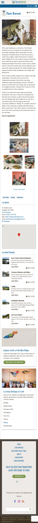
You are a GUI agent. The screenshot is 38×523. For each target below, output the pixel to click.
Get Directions (6, 212)
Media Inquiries (19, 461)
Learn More (14, 267)
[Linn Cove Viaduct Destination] (5, 316)
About (19, 454)
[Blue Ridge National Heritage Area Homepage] (19, 2)
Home (19, 444)
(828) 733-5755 (11, 214)
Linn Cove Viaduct (16, 315)
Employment (19, 457)
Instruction (20, 197)
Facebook (15, 502)
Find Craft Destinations (14, 362)
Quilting (5, 422)
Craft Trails (6, 197)
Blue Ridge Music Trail (19, 451)
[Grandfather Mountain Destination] (5, 302)
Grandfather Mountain (17, 301)
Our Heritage (19, 448)
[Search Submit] (30, 509)
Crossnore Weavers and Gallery (20, 272)
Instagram (6, 221)
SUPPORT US (19, 476)
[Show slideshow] (19, 189)
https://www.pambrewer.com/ (14, 217)
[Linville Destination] (5, 288)
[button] (19, 235)
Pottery (13, 197)
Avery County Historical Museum (21, 258)
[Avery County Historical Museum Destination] (5, 260)
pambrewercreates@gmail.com (15, 219)
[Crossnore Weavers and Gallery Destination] (5, 274)
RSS (23, 502)
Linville (13, 286)
